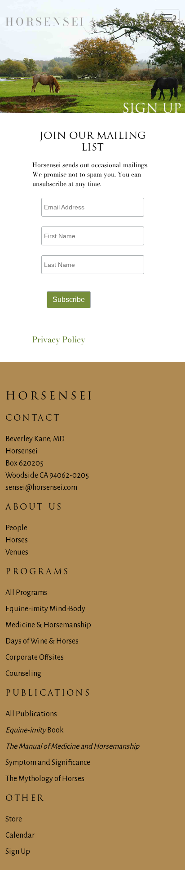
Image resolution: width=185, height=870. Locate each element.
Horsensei (25, 396)
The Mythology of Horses (44, 779)
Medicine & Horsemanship (48, 625)
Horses (16, 540)
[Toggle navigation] (167, 18)
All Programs (26, 593)
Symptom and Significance (47, 763)
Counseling (23, 674)
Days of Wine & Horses (42, 641)
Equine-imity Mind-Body (45, 609)
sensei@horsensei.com (41, 488)
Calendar (20, 835)
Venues (16, 552)
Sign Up (17, 852)
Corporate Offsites (34, 657)
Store (13, 819)
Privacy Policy (58, 339)
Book (34, 730)
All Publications (31, 714)
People (16, 528)
